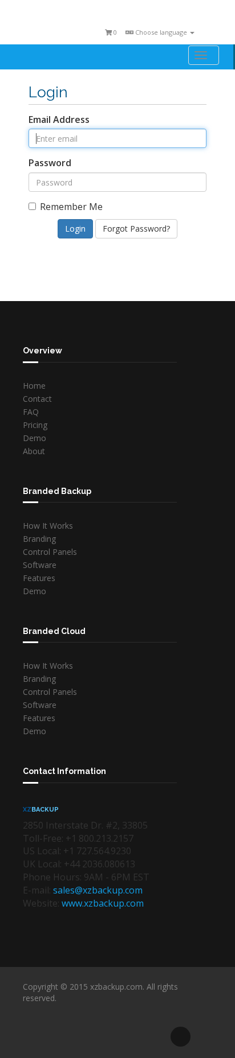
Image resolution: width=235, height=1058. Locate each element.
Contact (37, 398)
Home (34, 385)
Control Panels (50, 551)
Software (39, 564)
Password (50, 163)
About (34, 451)
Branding (39, 538)
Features (39, 578)
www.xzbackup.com (103, 903)
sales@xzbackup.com (98, 890)
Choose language (161, 32)
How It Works (48, 525)
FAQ (31, 411)
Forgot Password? (136, 228)
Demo (34, 438)
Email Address (59, 119)
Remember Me (71, 206)
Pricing (35, 424)
